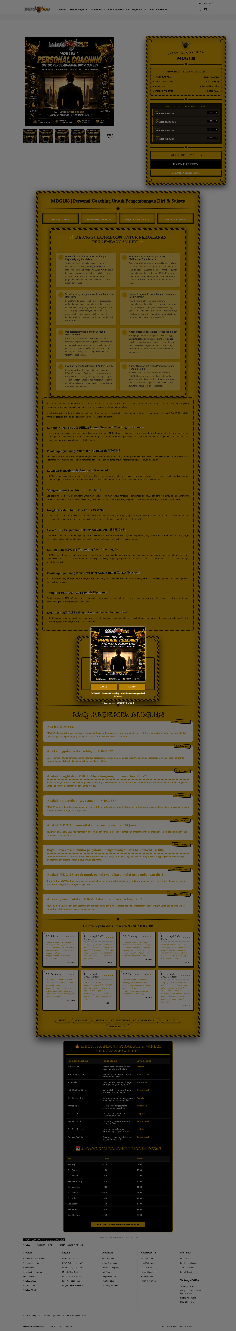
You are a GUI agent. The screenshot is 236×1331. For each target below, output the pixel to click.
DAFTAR (104, 686)
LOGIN (132, 686)
